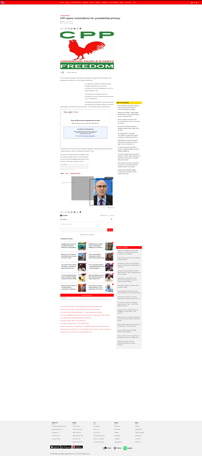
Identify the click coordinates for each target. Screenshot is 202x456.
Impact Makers (139, 432)
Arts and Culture (76, 2)
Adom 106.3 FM (77, 429)
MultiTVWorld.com (99, 435)
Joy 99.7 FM (76, 426)
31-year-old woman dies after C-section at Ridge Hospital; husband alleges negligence (128, 149)
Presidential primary (75, 173)
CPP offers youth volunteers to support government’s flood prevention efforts (80, 309)
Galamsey (138, 435)
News (67, 2)
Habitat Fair (138, 429)
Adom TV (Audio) (99, 439)
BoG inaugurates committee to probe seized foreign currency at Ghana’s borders (129, 293)
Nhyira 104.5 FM (77, 442)
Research (104, 2)
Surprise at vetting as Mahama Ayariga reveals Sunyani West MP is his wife (128, 128)
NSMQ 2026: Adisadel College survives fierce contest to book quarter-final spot (127, 171)
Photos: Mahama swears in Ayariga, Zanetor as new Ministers (127, 331)
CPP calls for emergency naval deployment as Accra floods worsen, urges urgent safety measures (85, 315)
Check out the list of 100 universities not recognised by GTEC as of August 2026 (128, 337)
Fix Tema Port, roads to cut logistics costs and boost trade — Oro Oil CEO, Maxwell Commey (128, 305)
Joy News (96, 426)
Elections (128, 2)
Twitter (116, 432)
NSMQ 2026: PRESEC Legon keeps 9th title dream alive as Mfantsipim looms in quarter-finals (128, 114)
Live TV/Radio (113, 2)
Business (85, 2)
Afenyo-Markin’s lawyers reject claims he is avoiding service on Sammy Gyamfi (129, 326)
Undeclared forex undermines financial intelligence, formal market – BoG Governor (128, 312)
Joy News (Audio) (99, 442)
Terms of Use (56, 435)
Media (121, 2)
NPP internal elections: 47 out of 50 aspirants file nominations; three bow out (129, 298)
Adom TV (96, 429)
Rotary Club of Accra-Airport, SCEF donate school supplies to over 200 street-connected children (127, 281)
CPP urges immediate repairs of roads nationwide (72, 320)
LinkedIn (117, 439)
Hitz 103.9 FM (77, 432)
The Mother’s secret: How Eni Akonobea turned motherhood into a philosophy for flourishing (129, 266)
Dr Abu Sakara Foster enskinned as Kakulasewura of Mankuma (75, 317)
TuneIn (108, 448)
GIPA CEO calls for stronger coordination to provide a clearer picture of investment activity (129, 319)
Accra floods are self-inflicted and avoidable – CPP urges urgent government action (81, 312)
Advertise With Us (57, 429)
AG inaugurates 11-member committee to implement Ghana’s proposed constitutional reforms (128, 135)
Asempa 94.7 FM (78, 435)
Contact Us (55, 432)
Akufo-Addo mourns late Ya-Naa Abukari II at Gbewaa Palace (129, 259)
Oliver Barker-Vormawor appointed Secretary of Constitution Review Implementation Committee (128, 164)
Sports (92, 2)
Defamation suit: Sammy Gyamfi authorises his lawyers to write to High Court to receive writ (128, 142)
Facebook (117, 429)
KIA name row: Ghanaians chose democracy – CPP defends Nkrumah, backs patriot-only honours (84, 326)
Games (137, 426)
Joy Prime (97, 432)
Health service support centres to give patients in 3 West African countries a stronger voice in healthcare (128, 253)
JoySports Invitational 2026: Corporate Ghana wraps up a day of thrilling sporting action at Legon (129, 273)
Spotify (129, 448)
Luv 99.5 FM (76, 439)
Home (62, 2)
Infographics (118, 442)
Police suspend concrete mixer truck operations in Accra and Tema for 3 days (129, 121)
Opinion (97, 2)
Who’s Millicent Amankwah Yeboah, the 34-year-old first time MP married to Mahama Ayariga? (128, 107)
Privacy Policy (56, 439)
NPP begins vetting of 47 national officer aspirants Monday (128, 287)
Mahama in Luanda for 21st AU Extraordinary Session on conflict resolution (126, 344)
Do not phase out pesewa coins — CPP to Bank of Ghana (74, 323)
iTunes (119, 448)
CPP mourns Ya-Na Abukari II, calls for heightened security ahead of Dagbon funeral (81, 306)
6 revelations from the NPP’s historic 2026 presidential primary (76, 332)
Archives (137, 439)
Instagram (117, 435)
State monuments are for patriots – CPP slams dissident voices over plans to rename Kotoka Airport (85, 329)
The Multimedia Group (59, 426)
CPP (67, 173)
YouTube (117, 426)
